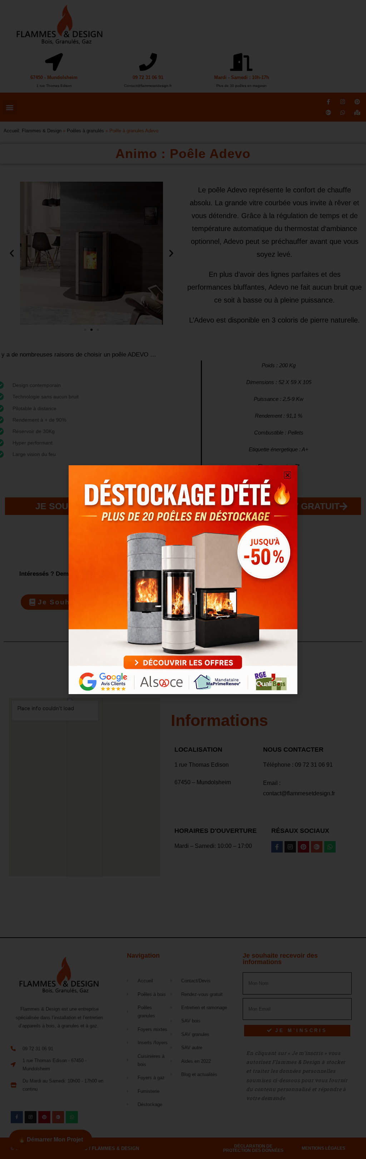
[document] (183, 579)
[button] (287, 475)
